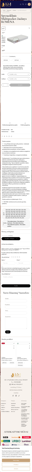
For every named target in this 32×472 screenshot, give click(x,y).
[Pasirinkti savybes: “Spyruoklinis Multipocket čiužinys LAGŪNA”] (29, 348)
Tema (6, 310)
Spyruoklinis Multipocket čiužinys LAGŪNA (22, 361)
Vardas (7, 298)
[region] (16, 459)
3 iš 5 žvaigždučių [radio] (16, 257)
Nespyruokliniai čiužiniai (7, 358)
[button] (29, 28)
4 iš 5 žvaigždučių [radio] (18, 257)
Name (4, 260)
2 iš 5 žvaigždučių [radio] (14, 257)
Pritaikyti (16, 464)
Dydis (3, 74)
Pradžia (4, 10)
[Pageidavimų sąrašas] (14, 344)
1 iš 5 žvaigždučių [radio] (12, 257)
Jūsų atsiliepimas (6, 274)
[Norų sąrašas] (25, 4)
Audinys (4, 78)
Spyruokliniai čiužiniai (22, 358)
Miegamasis (9, 10)
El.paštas (7, 304)
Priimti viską (16, 460)
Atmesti (16, 468)
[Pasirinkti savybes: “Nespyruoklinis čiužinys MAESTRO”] (14, 348)
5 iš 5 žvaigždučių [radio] (19, 257)
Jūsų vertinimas (6, 257)
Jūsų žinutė (7, 316)
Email (18, 260)
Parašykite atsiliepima (9, 238)
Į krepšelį (20, 85)
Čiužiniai (14, 10)
